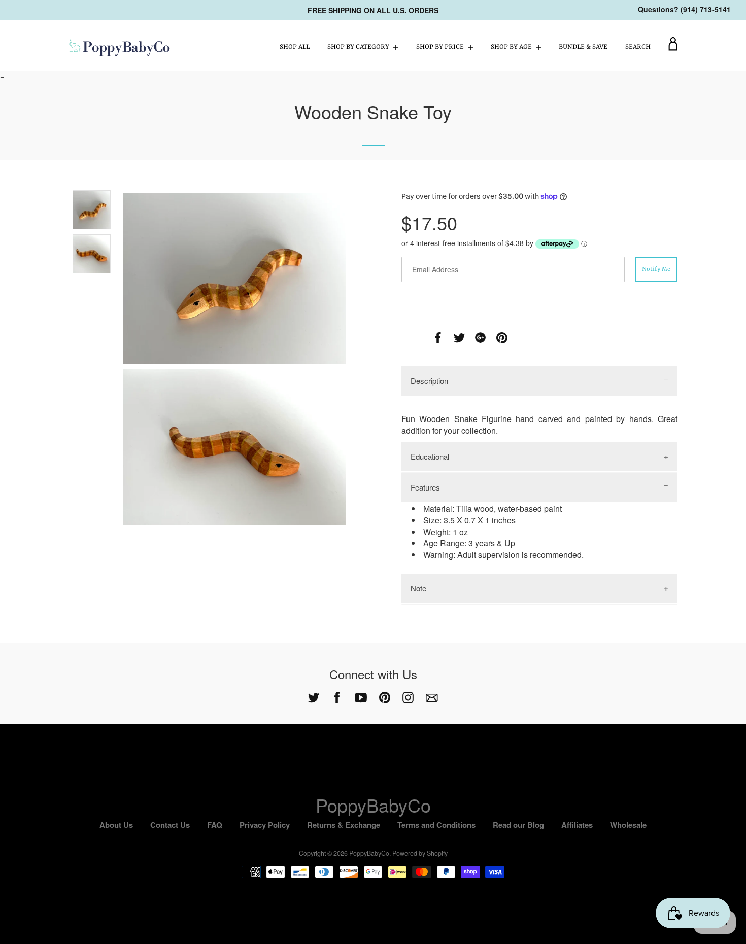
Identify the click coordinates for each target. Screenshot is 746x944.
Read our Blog (518, 824)
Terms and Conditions (436, 824)
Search (638, 47)
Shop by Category (359, 47)
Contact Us (170, 824)
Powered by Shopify (420, 853)
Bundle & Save (583, 47)
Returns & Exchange (343, 824)
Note (418, 588)
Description (429, 380)
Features (425, 487)
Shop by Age (512, 47)
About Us (116, 824)
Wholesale (628, 824)
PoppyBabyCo (373, 805)
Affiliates (577, 824)
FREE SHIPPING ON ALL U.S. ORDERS (373, 10)
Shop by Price (440, 47)
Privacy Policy (265, 824)
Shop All (295, 47)
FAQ (214, 824)
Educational (430, 456)
